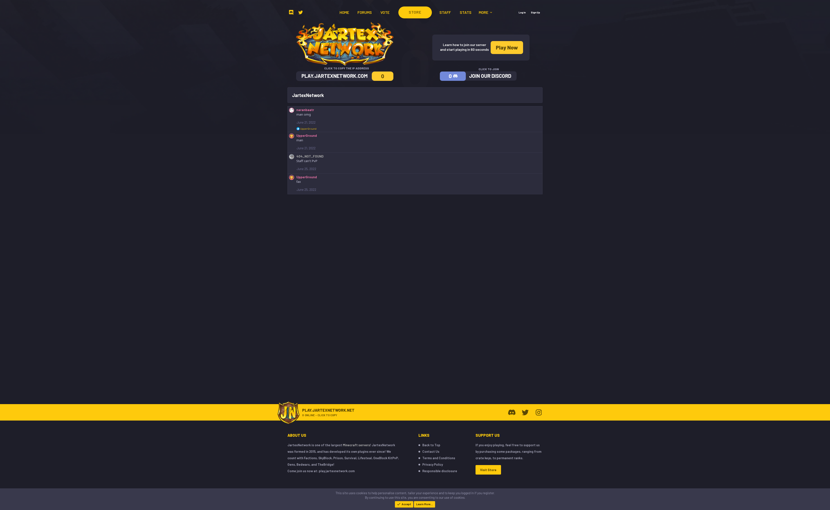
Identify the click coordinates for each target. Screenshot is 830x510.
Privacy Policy (432, 464)
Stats (465, 12)
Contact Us (430, 451)
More (484, 12)
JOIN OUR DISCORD (490, 76)
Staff (445, 12)
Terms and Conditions (438, 458)
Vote (384, 12)
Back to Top (431, 445)
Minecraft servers (356, 445)
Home (344, 12)
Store (415, 12)
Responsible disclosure (439, 471)
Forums (365, 12)
